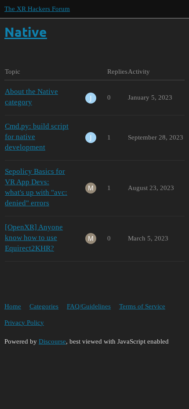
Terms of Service (142, 306)
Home (12, 306)
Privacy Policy (24, 322)
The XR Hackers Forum (37, 8)
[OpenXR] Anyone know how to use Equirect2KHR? (34, 237)
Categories (43, 306)
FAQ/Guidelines (89, 306)
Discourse (52, 341)
